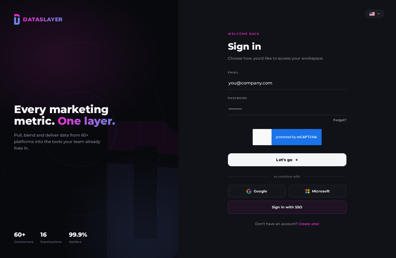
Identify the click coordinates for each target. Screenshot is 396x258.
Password (237, 98)
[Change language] (374, 14)
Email (233, 72)
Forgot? (339, 120)
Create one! (308, 224)
